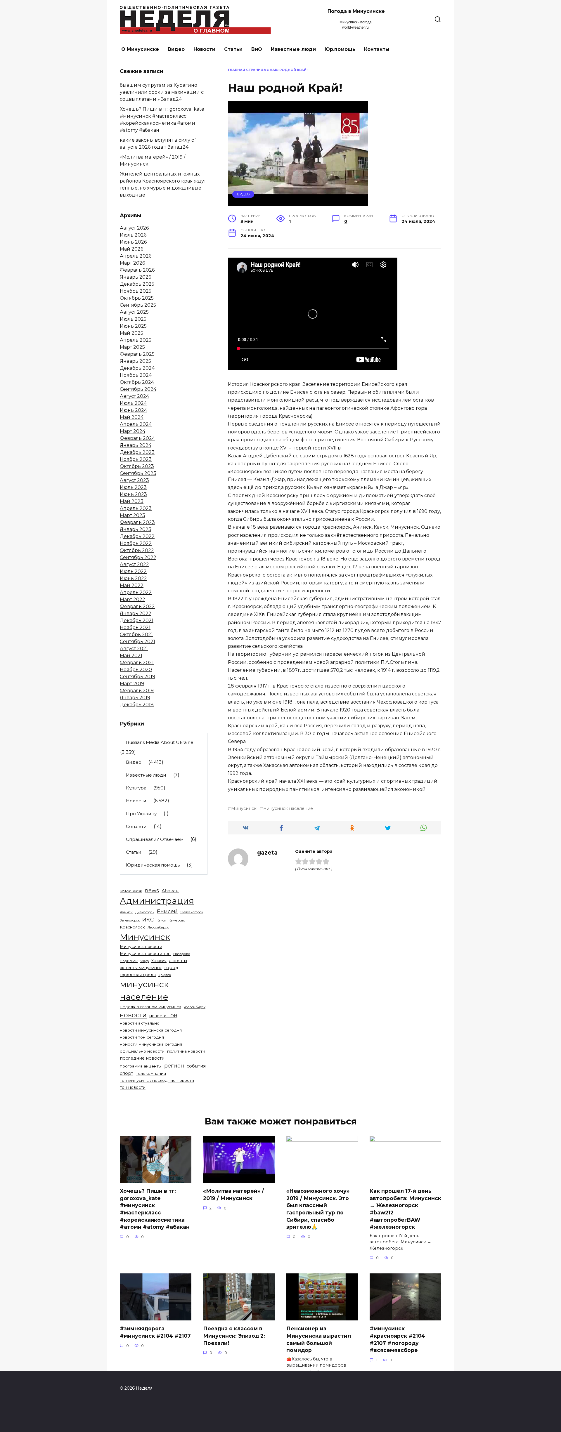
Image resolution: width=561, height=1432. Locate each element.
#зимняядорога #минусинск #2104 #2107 (155, 1332)
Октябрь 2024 (137, 382)
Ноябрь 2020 (136, 669)
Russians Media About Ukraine (159, 742)
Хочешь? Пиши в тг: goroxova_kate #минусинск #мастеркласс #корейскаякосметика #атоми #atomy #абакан (155, 1209)
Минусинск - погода (356, 22)
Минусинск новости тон (145, 953)
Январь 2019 (135, 697)
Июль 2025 (133, 319)
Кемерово (177, 920)
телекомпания (151, 1073)
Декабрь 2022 (137, 536)
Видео (176, 49)
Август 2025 (134, 312)
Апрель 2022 (136, 592)
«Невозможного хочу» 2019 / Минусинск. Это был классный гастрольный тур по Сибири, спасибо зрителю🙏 (317, 1209)
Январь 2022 (135, 613)
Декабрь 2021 (136, 620)
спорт (126, 1073)
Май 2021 (131, 655)
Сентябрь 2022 (138, 557)
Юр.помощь (340, 49)
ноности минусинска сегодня (151, 1044)
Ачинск (126, 912)
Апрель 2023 (136, 508)
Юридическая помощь (153, 865)
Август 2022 (134, 564)
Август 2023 (134, 480)
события (196, 1066)
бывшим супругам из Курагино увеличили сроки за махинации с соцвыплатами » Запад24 (162, 92)
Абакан (170, 890)
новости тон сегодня (142, 1037)
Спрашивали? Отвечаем (154, 839)
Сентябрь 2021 (137, 641)
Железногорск (191, 912)
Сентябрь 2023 (138, 473)
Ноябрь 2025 (135, 291)
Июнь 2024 (133, 410)
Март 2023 (132, 515)
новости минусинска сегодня (151, 1030)
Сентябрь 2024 (138, 389)
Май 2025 (131, 333)
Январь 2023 (135, 529)
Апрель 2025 (135, 340)
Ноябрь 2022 (136, 543)
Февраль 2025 (137, 354)
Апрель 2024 (136, 424)
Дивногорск (144, 912)
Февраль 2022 (137, 606)
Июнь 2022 (133, 578)
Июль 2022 (133, 571)
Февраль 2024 (137, 438)
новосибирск (194, 1007)
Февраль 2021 (137, 662)
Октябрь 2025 (137, 298)
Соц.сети (136, 826)
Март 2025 (132, 347)
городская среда (138, 974)
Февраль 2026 (137, 270)
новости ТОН (163, 1015)
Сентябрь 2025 (138, 305)
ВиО (256, 49)
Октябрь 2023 (137, 466)
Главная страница (247, 70)
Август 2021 (134, 648)
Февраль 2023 (137, 522)
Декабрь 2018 (137, 704)
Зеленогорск (130, 920)
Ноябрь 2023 (136, 459)
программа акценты (141, 1066)
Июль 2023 (133, 487)
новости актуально (140, 1023)
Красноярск (132, 927)
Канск (161, 920)
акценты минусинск (141, 967)
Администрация (157, 901)
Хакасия (159, 961)
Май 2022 (131, 585)
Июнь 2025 (133, 326)
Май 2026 (131, 249)
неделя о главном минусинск (150, 1006)
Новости (204, 49)
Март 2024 (132, 431)
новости (133, 1015)
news (152, 890)
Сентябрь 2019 (137, 676)
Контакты (376, 49)
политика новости (186, 1051)
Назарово (181, 954)
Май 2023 (131, 501)
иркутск (164, 975)
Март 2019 (132, 683)
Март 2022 (132, 599)
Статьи (233, 49)
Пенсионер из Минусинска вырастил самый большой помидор (318, 1339)
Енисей (167, 911)
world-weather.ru (355, 27)
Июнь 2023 (133, 494)
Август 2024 (134, 396)
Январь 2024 (135, 445)
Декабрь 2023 (137, 452)
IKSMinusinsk (131, 891)
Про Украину (141, 813)
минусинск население (288, 808)
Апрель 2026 (135, 256)
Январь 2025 (135, 361)
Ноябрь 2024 (136, 375)
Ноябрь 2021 (135, 627)
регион (174, 1065)
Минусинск (244, 808)
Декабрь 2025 (137, 284)
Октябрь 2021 (136, 634)
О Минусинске (140, 49)
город (171, 967)
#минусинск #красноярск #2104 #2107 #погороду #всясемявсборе (397, 1339)
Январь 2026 (135, 277)
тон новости (133, 1087)
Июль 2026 (133, 235)
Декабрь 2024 (137, 368)
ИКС (148, 919)
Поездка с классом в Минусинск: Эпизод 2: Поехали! (234, 1335)
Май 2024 (131, 417)
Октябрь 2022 (137, 550)
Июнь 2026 (133, 242)
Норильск (129, 961)
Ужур (144, 961)
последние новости (142, 1058)
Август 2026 (134, 228)
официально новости (142, 1051)
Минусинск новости (141, 946)
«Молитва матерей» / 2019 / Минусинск (233, 1194)
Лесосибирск (158, 927)
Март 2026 (132, 263)
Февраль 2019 (137, 690)
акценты (178, 960)
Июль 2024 (133, 403)
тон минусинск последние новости (157, 1080)
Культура (136, 788)
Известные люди (293, 49)
